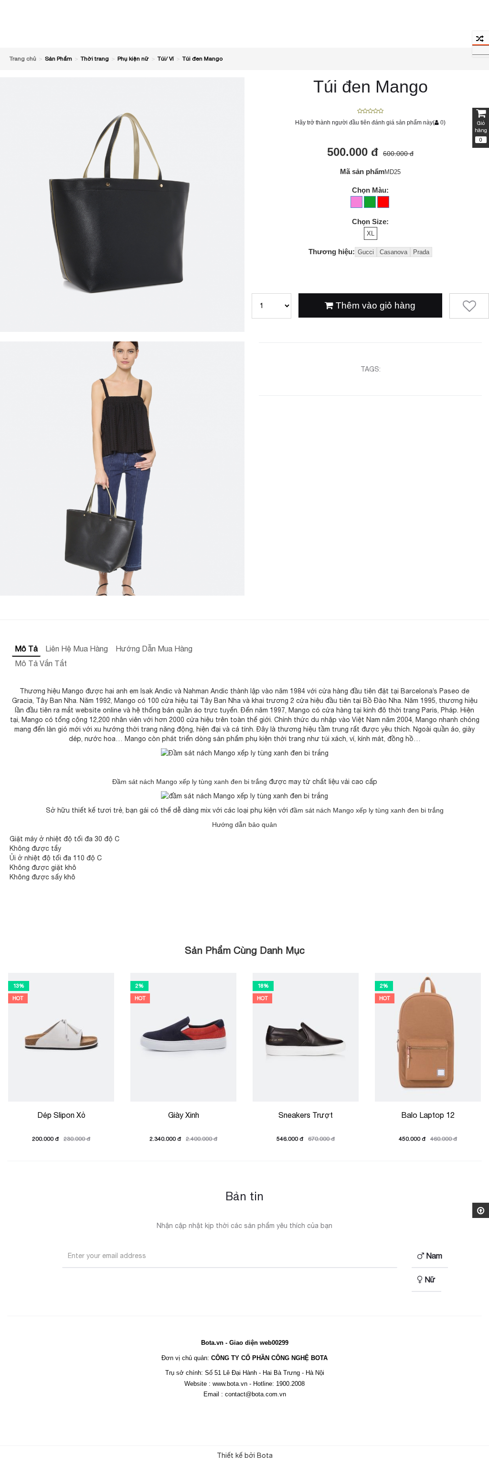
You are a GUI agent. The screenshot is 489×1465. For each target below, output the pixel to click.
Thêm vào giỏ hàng (374, 305)
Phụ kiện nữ (133, 58)
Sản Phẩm (58, 58)
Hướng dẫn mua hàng (154, 648)
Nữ (429, 1279)
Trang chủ (23, 58)
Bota (265, 1455)
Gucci (366, 252)
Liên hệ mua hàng (76, 648)
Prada (421, 252)
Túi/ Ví (166, 58)
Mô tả (26, 648)
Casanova (393, 252)
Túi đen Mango (202, 58)
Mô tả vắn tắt (41, 663)
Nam (433, 1255)
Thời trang (95, 58)
